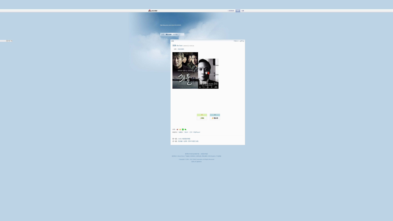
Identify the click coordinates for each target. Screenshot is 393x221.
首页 (162, 34)
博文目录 (169, 34)
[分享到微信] (185, 129)
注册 (243, 10)
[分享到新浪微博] (177, 129)
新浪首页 (231, 10)
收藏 (180, 132)
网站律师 (204, 156)
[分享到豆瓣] (183, 129)
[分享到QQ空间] (180, 129)
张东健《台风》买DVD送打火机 (188, 141)
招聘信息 (198, 156)
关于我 (175, 34)
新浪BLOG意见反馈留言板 (192, 154)
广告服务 (187, 156)
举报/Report (196, 132)
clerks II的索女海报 (184, 139)
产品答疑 (218, 156)
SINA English (211, 156)
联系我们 (193, 156)
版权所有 (199, 161)
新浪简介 (174, 156)
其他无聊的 (181, 49)
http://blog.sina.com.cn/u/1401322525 (170, 25)
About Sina (181, 156)
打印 (191, 132)
